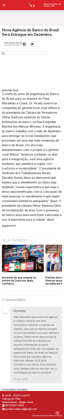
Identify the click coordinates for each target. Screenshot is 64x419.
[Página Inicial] (32, 4)
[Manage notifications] (57, 412)
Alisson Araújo (55, 415)
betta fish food (10, 90)
